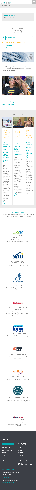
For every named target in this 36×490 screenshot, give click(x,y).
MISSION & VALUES (8, 447)
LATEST (20, 450)
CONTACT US (22, 455)
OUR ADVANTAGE (7, 450)
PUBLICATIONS (6, 458)
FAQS (3, 460)
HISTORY (4, 452)
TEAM (3, 455)
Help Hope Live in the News (11, 42)
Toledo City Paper (12, 102)
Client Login (22, 460)
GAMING (20, 452)
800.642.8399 (6, 477)
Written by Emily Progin (8, 104)
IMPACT (20, 447)
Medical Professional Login (25, 464)
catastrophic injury (10, 17)
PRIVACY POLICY (23, 458)
